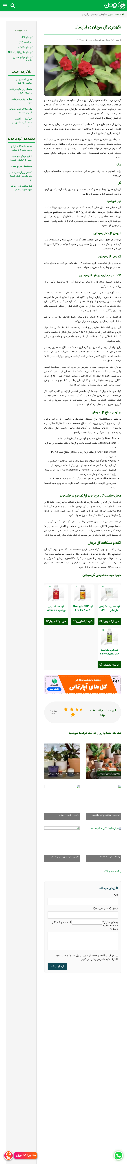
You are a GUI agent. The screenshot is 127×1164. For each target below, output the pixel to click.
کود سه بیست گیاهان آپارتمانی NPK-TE (109, 608)
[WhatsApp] (118, 1155)
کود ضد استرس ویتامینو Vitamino (56, 608)
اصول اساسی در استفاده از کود (24, 81)
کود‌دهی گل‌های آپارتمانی (111, 773)
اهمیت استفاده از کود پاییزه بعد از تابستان (21, 148)
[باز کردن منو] (5, 5)
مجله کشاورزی (113, 14)
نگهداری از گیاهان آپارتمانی (69, 815)
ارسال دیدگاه (57, 966)
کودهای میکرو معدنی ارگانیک (22, 58)
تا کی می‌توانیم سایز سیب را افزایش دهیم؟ (21, 158)
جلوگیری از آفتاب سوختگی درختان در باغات (22, 122)
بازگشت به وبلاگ (112, 871)
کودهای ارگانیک (25, 47)
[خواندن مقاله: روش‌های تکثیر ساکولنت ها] (105, 828)
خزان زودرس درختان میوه (21, 101)
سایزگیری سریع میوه (21, 166)
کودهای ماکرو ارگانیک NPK (20, 52)
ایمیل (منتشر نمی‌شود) (105, 908)
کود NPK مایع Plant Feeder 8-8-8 (83, 608)
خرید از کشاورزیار (110, 621)
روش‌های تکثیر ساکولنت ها (110, 856)
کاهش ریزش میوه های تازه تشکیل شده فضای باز (20, 176)
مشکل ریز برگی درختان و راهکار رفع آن (20, 91)
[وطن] (114, 7)
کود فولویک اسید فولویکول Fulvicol (109, 652)
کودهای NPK (26, 37)
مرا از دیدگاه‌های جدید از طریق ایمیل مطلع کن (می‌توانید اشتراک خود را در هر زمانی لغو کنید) (86, 957)
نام (114, 895)
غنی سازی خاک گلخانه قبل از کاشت (20, 111)
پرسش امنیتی (110, 922)
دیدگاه (114, 929)
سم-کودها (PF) (25, 42)
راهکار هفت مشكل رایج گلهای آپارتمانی (106, 815)
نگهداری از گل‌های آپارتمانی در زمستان (65, 856)
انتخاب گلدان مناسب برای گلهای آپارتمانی (63, 773)
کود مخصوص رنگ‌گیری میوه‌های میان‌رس (20, 188)
